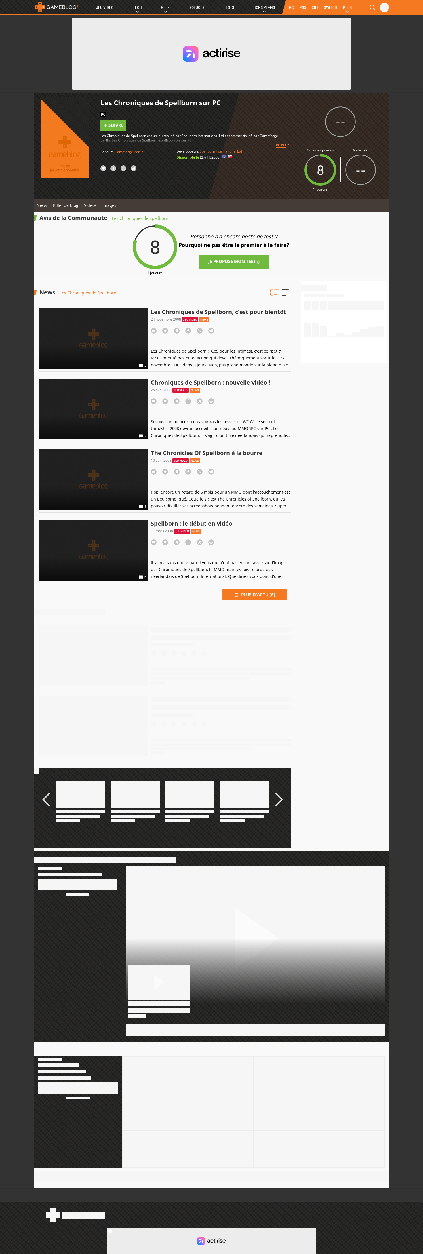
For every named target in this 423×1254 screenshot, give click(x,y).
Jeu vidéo (190, 319)
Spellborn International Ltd (221, 151)
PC (291, 7)
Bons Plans (264, 7)
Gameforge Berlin (129, 151)
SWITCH (330, 7)
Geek (165, 7)
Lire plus (281, 144)
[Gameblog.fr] (56, 7)
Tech (137, 7)
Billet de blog (65, 205)
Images (109, 205)
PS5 (303, 7)
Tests (229, 7)
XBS (315, 7)
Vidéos (90, 205)
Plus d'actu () (257, 594)
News (42, 205)
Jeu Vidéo (104, 7)
